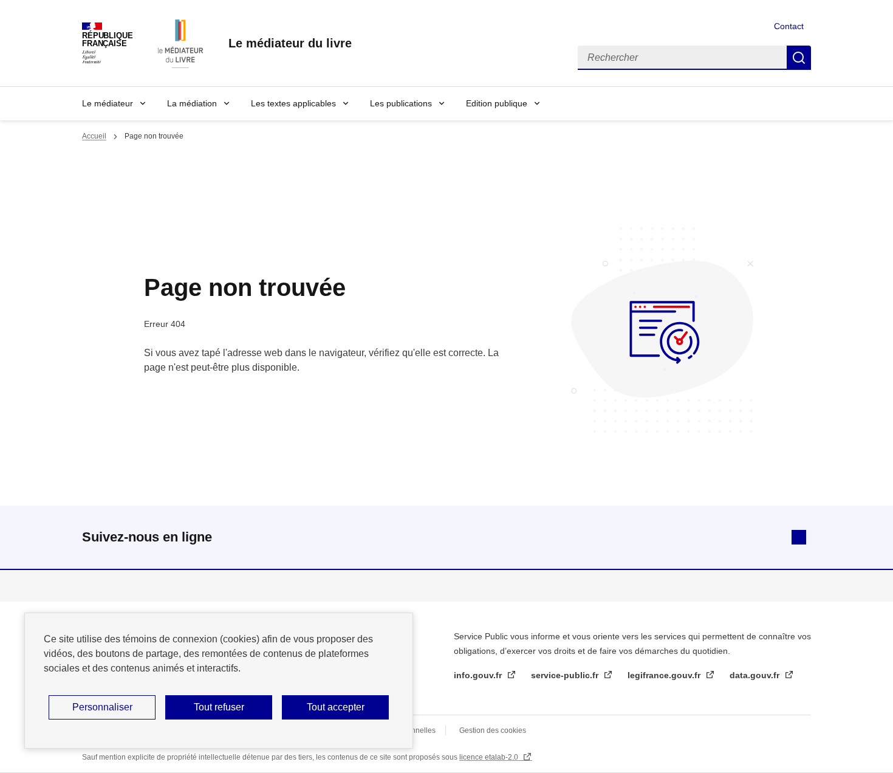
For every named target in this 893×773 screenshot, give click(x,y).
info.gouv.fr (479, 675)
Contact (789, 26)
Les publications (401, 103)
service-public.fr (566, 675)
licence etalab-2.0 (489, 757)
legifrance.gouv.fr (665, 675)
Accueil (94, 136)
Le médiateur (107, 103)
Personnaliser (102, 707)
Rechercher (799, 58)
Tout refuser (219, 707)
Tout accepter (335, 707)
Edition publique (496, 103)
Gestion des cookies (492, 730)
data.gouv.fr (756, 675)
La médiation (192, 103)
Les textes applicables (293, 103)
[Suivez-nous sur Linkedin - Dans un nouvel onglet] (799, 537)
